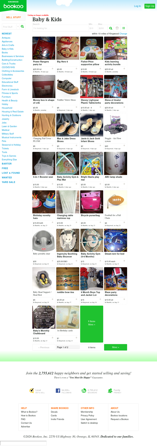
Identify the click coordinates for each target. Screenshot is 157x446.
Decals (54, 411)
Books (5, 52)
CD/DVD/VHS (8, 67)
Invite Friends (57, 419)
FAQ (23, 419)
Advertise (25, 426)
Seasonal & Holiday (11, 144)
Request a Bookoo (120, 419)
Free (5, 168)
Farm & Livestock (10, 89)
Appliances (7, 41)
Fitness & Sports (10, 93)
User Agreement (89, 419)
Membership (87, 411)
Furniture (6, 96)
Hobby (5, 104)
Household (7, 107)
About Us (115, 411)
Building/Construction (12, 59)
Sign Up (149, 6)
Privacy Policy (87, 415)
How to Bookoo (28, 415)
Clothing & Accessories (13, 70)
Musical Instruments (11, 137)
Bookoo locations (119, 415)
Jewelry (5, 118)
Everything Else (9, 159)
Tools (4, 152)
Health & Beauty (9, 100)
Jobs (4, 122)
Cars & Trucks (8, 63)
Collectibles (7, 74)
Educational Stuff (10, 81)
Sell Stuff (13, 17)
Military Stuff (8, 133)
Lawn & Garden (9, 126)
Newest (7, 33)
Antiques (6, 37)
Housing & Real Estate (13, 111)
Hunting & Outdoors (11, 115)
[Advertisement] (12, 230)
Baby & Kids (7, 48)
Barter (7, 163)
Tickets (5, 148)
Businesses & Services (13, 56)
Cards (54, 415)
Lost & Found (11, 172)
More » (115, 347)
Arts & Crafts (8, 45)
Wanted (7, 177)
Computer (6, 78)
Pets (4, 141)
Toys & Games (9, 155)
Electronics (7, 85)
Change (123, 33)
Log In (137, 6)
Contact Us (26, 422)
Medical (5, 129)
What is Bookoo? (29, 411)
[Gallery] (124, 28)
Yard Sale (8, 182)
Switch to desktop (89, 422)
